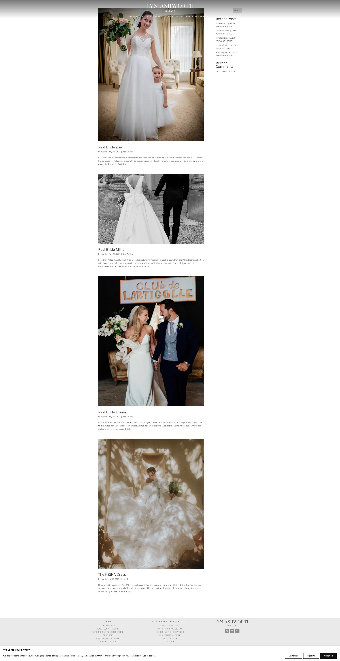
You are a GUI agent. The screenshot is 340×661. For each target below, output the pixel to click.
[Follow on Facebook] (232, 631)
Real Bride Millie (111, 249)
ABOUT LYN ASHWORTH (108, 629)
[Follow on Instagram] (227, 631)
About (179, 16)
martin (104, 151)
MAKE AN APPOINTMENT (108, 638)
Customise (293, 655)
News (168, 16)
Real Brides (128, 151)
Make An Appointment (197, 16)
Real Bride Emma (112, 412)
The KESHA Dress (112, 574)
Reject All (311, 655)
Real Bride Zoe (110, 147)
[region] (170, 653)
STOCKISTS (108, 635)
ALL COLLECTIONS (108, 625)
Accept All (328, 655)
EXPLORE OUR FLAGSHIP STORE (108, 632)
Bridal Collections (139, 16)
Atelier (158, 16)
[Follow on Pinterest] (237, 631)
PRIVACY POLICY (108, 641)
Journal (124, 579)
